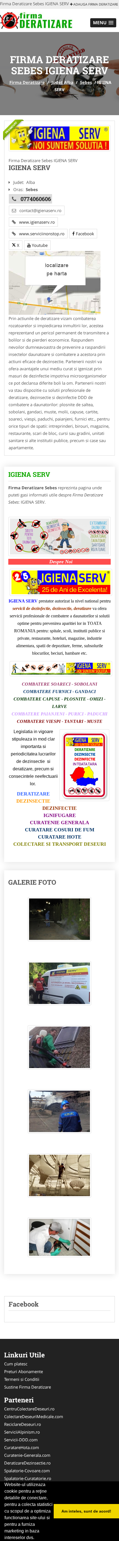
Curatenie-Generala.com (27, 1455)
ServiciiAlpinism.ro (22, 1431)
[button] (103, 22)
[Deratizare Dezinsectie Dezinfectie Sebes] (59, 138)
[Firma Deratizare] (36, 20)
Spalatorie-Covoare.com (27, 1470)
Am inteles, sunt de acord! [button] (86, 1511)
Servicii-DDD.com (21, 1439)
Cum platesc (15, 1363)
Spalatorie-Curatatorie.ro (27, 1478)
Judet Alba (62, 82)
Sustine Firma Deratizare (27, 1386)
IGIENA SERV (29, 474)
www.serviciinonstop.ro (40, 233)
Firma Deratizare (27, 82)
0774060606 (35, 198)
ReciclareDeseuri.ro (22, 1424)
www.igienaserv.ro (35, 222)
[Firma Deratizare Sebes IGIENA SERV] (59, 922)
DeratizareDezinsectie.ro (27, 1462)
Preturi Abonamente (23, 1371)
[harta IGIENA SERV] (54, 282)
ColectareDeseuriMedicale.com (33, 1416)
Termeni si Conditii (21, 1379)
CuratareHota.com (21, 1447)
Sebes (86, 82)
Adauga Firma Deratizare (95, 4)
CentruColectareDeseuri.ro (29, 1408)
